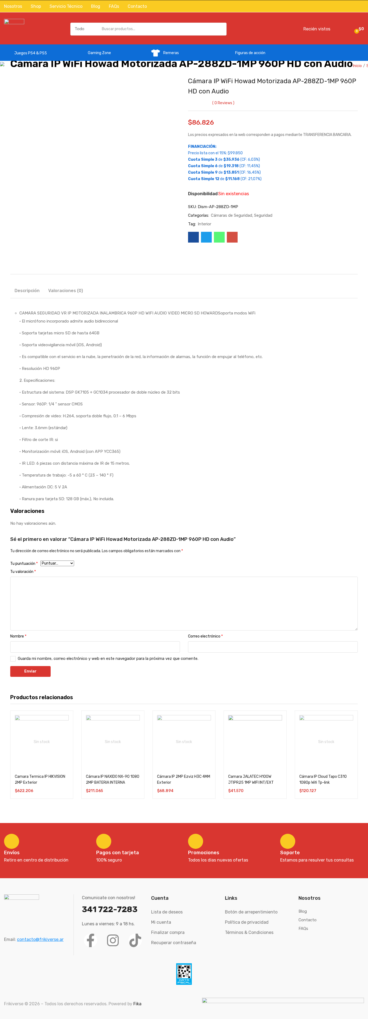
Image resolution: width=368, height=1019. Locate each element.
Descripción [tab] (27, 290)
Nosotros (13, 6)
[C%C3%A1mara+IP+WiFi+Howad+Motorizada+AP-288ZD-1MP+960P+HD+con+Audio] (206, 237)
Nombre (18, 636)
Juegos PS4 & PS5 (30, 53)
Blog (95, 6)
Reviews (223, 103)
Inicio (357, 66)
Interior (204, 224)
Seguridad (263, 215)
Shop (36, 6)
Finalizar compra (168, 932)
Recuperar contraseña (173, 942)
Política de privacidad (247, 922)
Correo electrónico (205, 636)
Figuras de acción (250, 53)
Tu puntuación (24, 563)
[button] (358, 29)
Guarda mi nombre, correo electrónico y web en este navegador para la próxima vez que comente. (108, 658)
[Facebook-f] (90, 940)
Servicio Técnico (66, 6)
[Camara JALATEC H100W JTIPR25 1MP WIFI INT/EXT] (255, 742)
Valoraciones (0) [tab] (65, 290)
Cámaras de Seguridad (231, 215)
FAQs (114, 6)
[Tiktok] (135, 940)
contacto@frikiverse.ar (40, 939)
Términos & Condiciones (249, 932)
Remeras (171, 53)
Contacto (137, 6)
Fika (137, 1003)
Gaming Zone (99, 53)
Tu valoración (23, 571)
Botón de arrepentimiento (251, 912)
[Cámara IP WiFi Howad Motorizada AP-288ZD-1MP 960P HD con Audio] (193, 237)
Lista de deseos (167, 912)
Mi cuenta (161, 922)
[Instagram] (113, 940)
